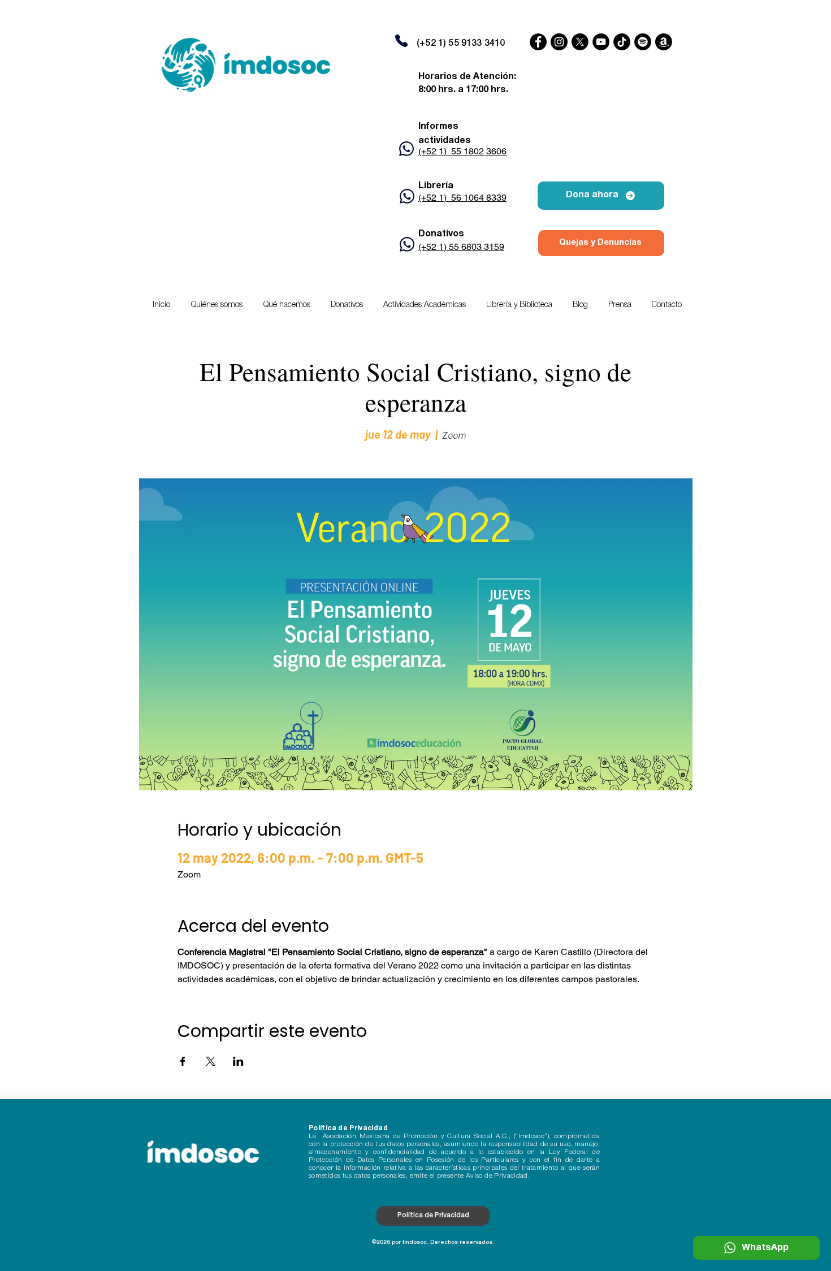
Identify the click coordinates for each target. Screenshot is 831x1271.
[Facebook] (538, 41)
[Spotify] (642, 41)
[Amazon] (663, 41)
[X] (580, 41)
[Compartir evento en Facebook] (183, 1061)
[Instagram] (559, 41)
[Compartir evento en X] (210, 1061)
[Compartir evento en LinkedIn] (238, 1061)
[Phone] (401, 40)
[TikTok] (621, 41)
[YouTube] (600, 41)
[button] (424, 305)
